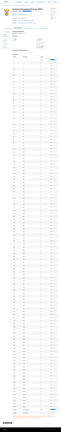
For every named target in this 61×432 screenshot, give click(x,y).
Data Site (7, 5)
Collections (26, 2)
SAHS (11, 5)
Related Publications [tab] (43, 28)
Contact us (49, 2)
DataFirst (6, 1)
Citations (33, 2)
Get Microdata (27, 11)
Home (4, 5)
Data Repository (18, 2)
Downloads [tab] (26, 28)
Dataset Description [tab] (8, 28)
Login (56, 2)
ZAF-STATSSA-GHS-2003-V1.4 (18, 5)
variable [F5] (27, 5)
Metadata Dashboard (40, 2)
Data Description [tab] (18, 28)
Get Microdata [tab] (34, 28)
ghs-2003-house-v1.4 (21, 33)
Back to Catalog (8, 422)
